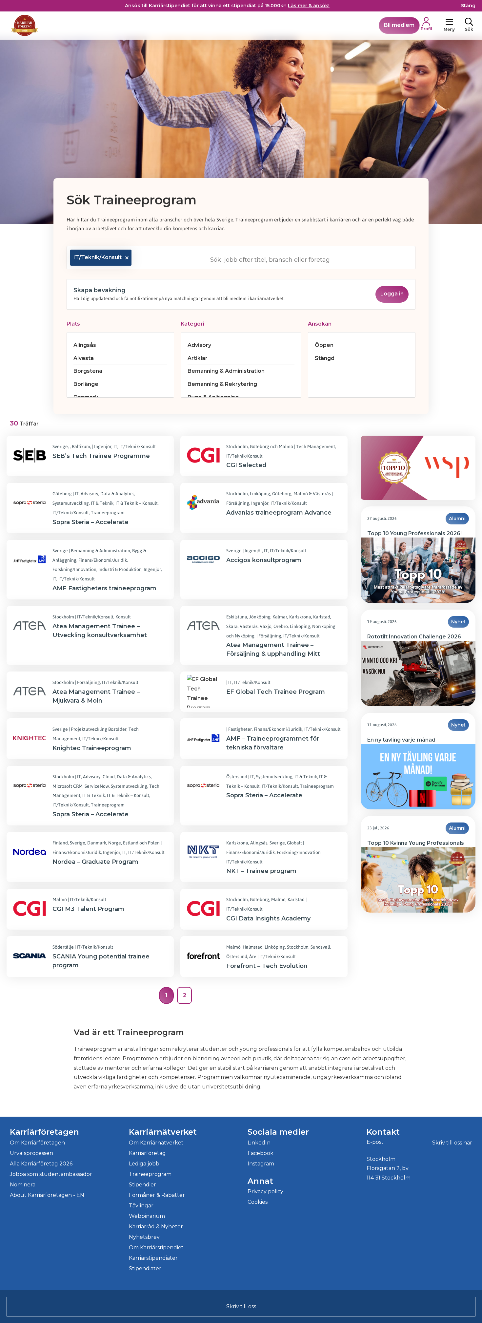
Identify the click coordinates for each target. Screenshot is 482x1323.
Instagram (261, 1164)
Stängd (324, 358)
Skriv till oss (241, 1306)
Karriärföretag (147, 1153)
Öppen (324, 345)
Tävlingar (141, 1205)
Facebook (260, 1153)
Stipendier (142, 1184)
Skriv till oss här (452, 1143)
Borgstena (87, 371)
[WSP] (446, 468)
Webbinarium (147, 1216)
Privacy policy (265, 1191)
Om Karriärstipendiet (156, 1247)
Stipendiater (145, 1268)
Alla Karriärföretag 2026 (41, 1164)
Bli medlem (399, 25)
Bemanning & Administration (226, 371)
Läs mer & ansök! (309, 6)
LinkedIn (259, 1143)
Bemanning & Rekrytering (222, 384)
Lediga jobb (144, 1164)
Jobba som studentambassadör (51, 1174)
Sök (469, 29)
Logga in (392, 294)
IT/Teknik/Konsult (97, 257)
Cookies (258, 1202)
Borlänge (85, 384)
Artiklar (198, 358)
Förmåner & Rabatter (157, 1195)
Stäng (468, 6)
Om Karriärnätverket (156, 1143)
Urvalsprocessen (31, 1153)
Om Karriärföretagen (37, 1143)
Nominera (22, 1184)
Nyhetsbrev (144, 1237)
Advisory (199, 345)
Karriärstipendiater (153, 1258)
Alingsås (84, 345)
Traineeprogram (150, 1174)
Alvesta (83, 358)
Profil (426, 28)
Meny (449, 29)
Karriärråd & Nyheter (156, 1226)
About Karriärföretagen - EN (47, 1195)
